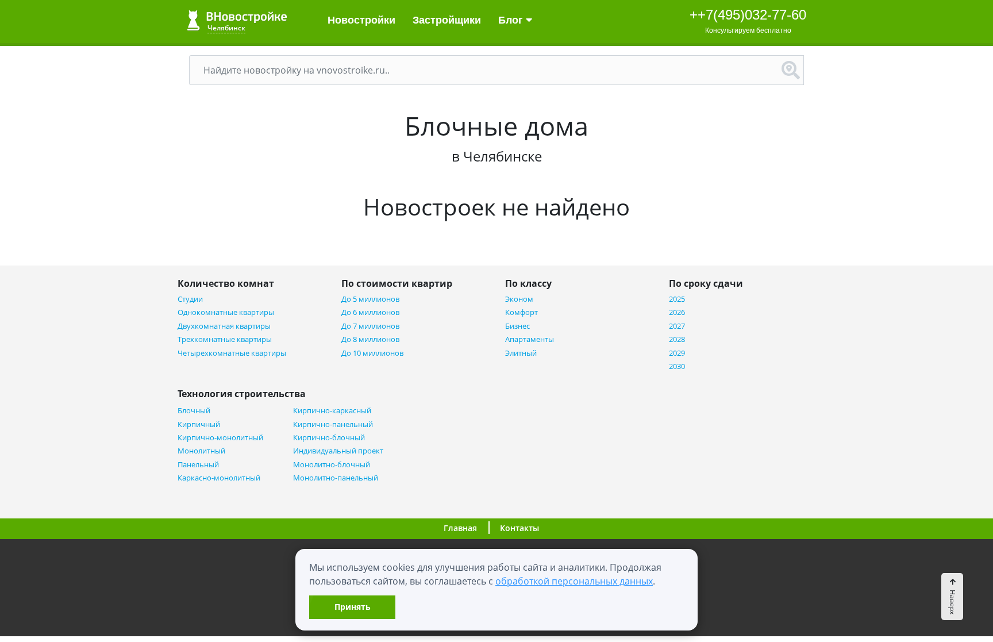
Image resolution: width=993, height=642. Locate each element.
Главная (460, 527)
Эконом (519, 299)
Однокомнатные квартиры (226, 312)
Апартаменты (529, 339)
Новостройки (361, 20)
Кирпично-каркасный (332, 410)
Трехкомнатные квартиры (225, 339)
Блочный (194, 410)
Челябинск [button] (226, 28)
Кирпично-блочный (329, 437)
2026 (677, 312)
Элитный (521, 353)
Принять (352, 606)
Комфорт (521, 312)
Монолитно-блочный (331, 464)
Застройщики (447, 20)
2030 (677, 366)
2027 (677, 326)
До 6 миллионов (370, 312)
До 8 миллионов (370, 339)
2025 (677, 299)
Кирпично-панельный (333, 424)
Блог (512, 20)
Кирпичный (199, 424)
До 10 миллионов (372, 353)
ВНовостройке (237, 20)
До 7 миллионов (370, 326)
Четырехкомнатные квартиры (232, 353)
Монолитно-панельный (335, 478)
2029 (677, 353)
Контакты (519, 527)
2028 (677, 339)
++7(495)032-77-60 (748, 14)
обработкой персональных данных (574, 581)
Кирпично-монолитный (220, 437)
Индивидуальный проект (338, 451)
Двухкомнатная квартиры (224, 326)
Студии (190, 299)
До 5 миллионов (370, 299)
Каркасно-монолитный (219, 478)
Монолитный (201, 451)
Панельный (198, 464)
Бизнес (517, 326)
